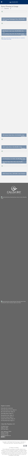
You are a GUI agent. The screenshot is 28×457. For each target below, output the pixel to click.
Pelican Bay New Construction (7, 408)
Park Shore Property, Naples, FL (7, 417)
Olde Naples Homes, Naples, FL (7, 413)
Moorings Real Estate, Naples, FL (7, 415)
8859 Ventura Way (7, 173)
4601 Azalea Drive (7, 147)
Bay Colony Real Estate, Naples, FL (8, 411)
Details (23, 21)
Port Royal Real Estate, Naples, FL (8, 420)
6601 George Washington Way (10, 19)
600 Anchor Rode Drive (8, 135)
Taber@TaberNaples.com (6, 435)
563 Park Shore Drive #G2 (9, 161)
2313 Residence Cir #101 (9, 158)
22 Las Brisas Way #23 (8, 34)
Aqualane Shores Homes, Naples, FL (8, 418)
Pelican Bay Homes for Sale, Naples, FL (9, 409)
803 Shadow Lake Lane (8, 31)
